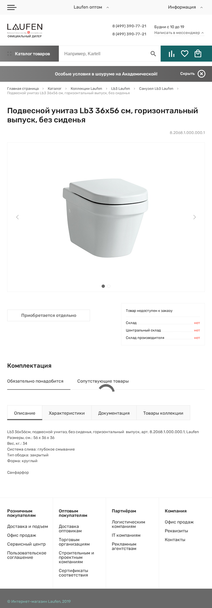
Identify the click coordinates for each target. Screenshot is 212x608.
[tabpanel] (106, 217)
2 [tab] (108, 286)
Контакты (175, 539)
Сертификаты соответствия (73, 573)
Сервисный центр (26, 544)
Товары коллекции (163, 413)
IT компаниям (126, 535)
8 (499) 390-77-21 (129, 26)
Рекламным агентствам (124, 546)
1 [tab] (103, 286)
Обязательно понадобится (35, 381)
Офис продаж (21, 535)
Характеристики (67, 413)
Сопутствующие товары (103, 381)
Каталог (32, 53)
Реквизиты (176, 530)
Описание (24, 413)
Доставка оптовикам (70, 528)
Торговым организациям (74, 542)
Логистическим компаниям (128, 524)
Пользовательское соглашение (26, 555)
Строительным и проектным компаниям (76, 557)
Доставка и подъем (27, 526)
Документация (114, 413)
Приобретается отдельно (48, 315)
